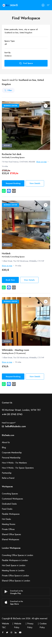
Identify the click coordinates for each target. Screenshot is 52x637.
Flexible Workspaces (11, 514)
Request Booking (13, 183)
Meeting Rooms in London (13, 570)
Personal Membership (11, 457)
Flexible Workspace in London (15, 560)
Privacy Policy (30, 625)
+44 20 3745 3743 (12, 414)
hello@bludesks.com (15, 426)
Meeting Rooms (8, 524)
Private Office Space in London (15, 575)
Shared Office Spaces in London (16, 580)
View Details (35, 183)
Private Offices (8, 529)
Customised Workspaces (12, 498)
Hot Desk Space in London (13, 565)
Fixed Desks (7, 508)
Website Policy (17, 625)
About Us (6, 442)
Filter (10, 90)
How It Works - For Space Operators (18, 467)
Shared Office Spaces (11, 534)
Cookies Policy (43, 625)
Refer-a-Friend (8, 478)
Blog (4, 447)
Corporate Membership (12, 452)
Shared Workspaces (10, 539)
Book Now (10, 280)
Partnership (6, 472)
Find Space (28, 63)
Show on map (41, 161)
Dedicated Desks (9, 503)
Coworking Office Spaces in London (17, 555)
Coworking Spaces (10, 493)
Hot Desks (6, 519)
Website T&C (5, 625)
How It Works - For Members (14, 462)
